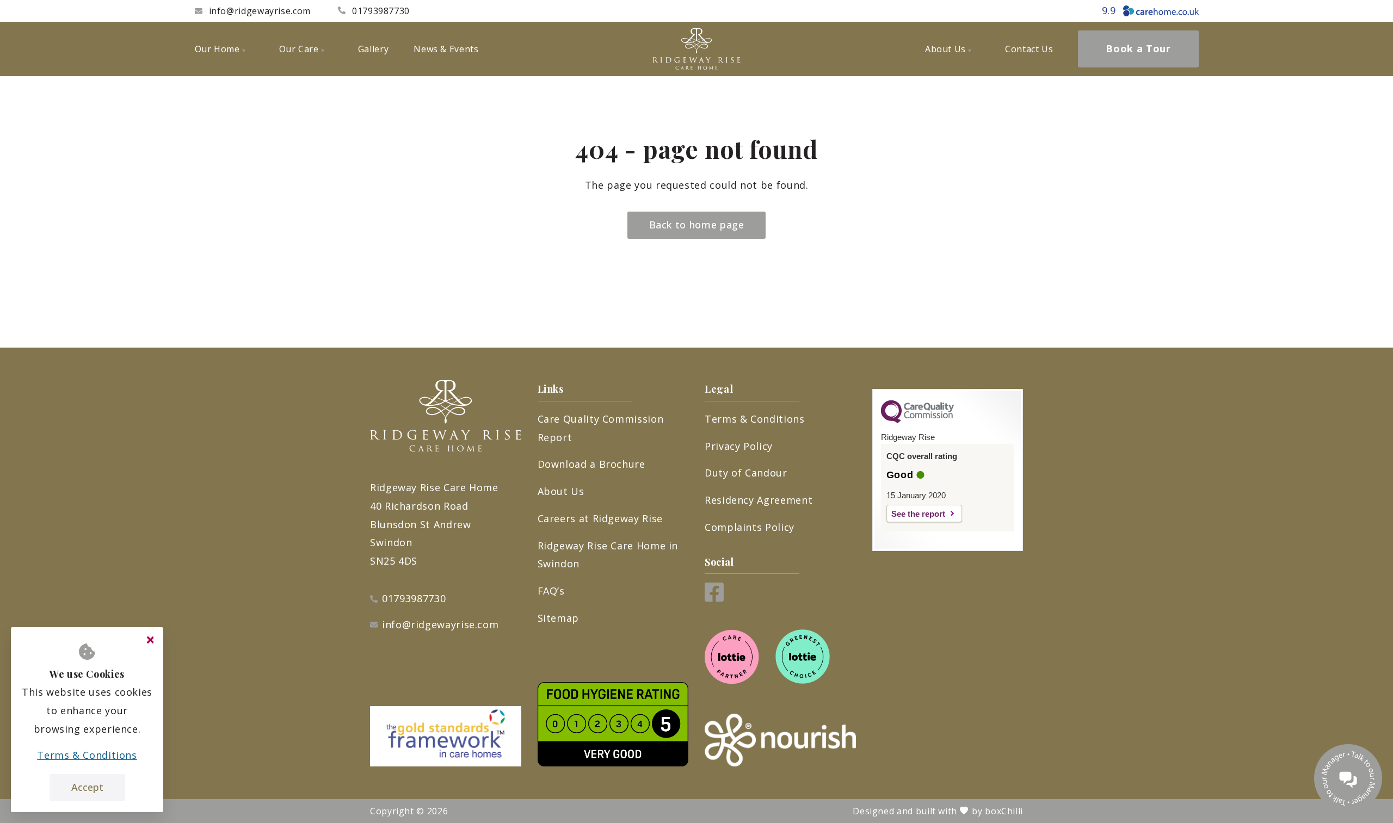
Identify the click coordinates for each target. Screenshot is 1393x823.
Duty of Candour (746, 472)
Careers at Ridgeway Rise (600, 518)
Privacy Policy (739, 446)
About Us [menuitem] (945, 49)
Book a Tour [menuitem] (1138, 48)
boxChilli (1004, 811)
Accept (87, 787)
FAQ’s (551, 590)
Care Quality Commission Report (601, 428)
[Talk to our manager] (1348, 778)
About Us (561, 491)
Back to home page (696, 224)
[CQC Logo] (917, 420)
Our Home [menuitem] (217, 49)
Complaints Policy (749, 527)
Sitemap (558, 617)
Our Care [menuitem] (299, 49)
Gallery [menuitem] (373, 49)
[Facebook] (714, 597)
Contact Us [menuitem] (1029, 49)
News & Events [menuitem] (446, 49)
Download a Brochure (591, 464)
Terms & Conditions (755, 418)
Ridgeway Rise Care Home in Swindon (608, 555)
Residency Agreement (758, 499)
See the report (918, 513)
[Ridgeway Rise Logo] (696, 49)
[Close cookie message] (150, 640)
